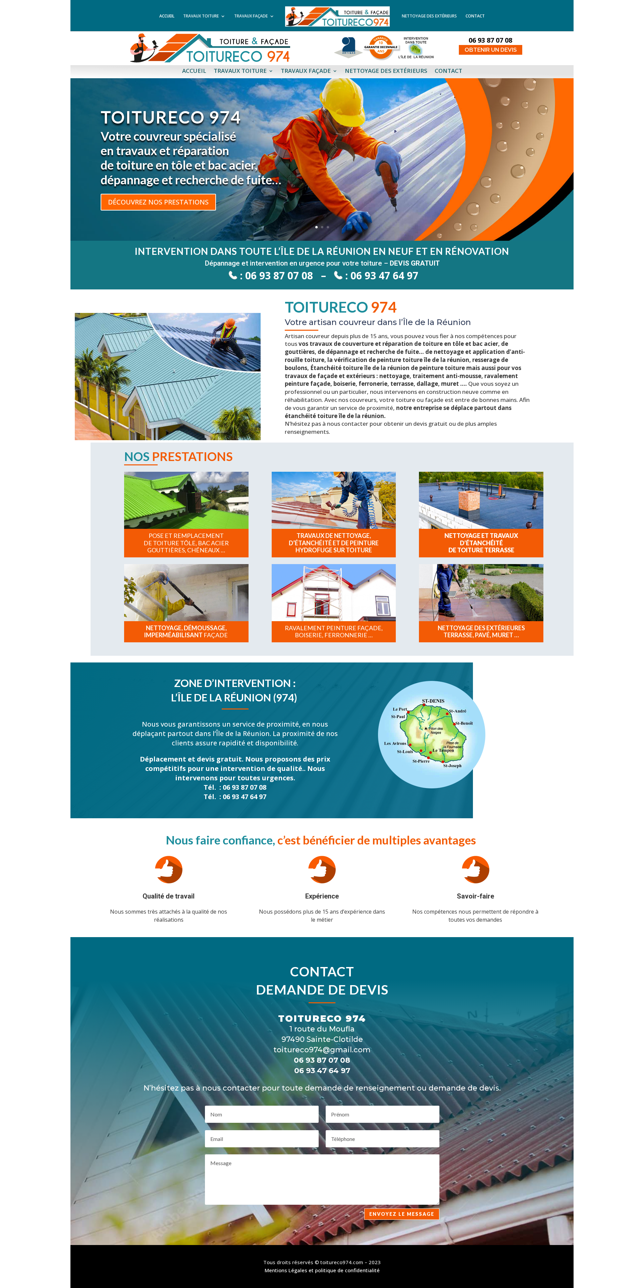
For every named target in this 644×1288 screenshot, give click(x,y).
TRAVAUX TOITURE (201, 17)
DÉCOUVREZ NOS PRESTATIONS (158, 201)
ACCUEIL (166, 17)
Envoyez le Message (401, 1214)
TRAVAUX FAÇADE (251, 17)
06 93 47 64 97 (384, 275)
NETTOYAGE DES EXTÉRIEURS (429, 17)
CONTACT (475, 17)
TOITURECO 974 (171, 117)
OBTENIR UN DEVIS (491, 49)
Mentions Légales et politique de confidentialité (322, 1270)
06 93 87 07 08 (279, 275)
